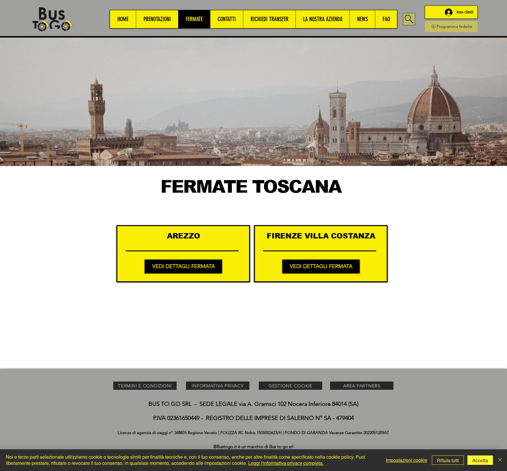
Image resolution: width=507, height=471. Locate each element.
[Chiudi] (499, 460)
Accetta (480, 460)
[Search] (409, 19)
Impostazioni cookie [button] (406, 460)
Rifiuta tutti (448, 460)
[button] (157, 19)
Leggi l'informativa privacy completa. (286, 463)
